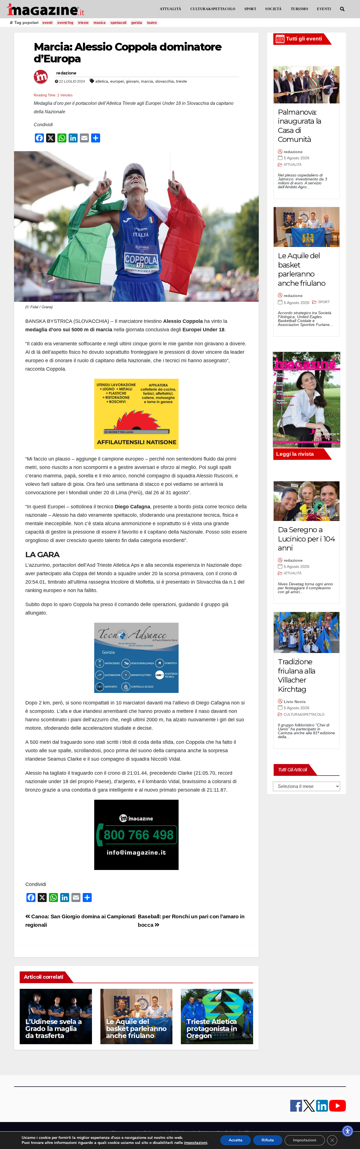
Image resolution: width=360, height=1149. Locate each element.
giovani (132, 81)
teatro (152, 23)
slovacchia (164, 81)
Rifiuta (268, 1140)
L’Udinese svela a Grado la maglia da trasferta (53, 1028)
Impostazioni (304, 1140)
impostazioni (195, 1142)
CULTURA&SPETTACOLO (212, 9)
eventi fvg (65, 23)
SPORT (250, 9)
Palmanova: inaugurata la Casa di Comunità (299, 126)
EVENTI (324, 9)
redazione (66, 73)
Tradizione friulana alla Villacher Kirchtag (296, 675)
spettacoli (118, 23)
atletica (101, 81)
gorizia (136, 23)
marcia (147, 81)
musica (99, 23)
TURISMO (299, 9)
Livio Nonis (295, 702)
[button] (342, 9)
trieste (83, 23)
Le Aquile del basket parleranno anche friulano (136, 1028)
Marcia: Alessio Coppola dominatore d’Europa (127, 52)
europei (117, 81)
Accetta (235, 1140)
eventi (47, 23)
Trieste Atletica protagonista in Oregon (211, 1028)
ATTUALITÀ (170, 9)
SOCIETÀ (273, 9)
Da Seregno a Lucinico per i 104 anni (306, 538)
